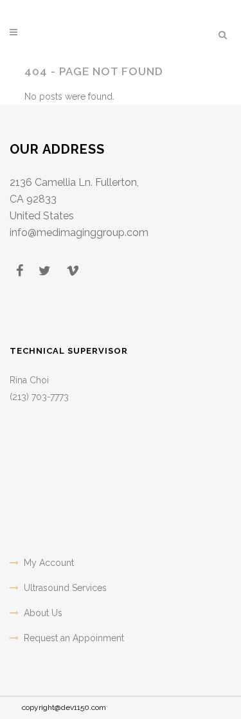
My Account (49, 563)
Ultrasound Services (65, 588)
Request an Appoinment (74, 638)
